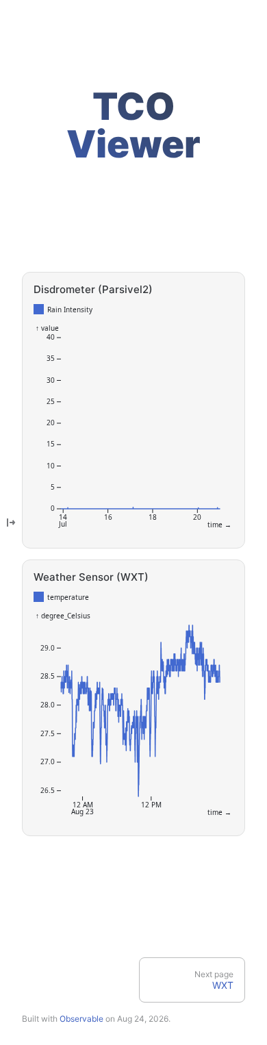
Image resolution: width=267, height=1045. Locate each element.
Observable (81, 1018)
